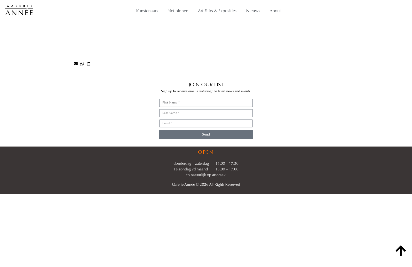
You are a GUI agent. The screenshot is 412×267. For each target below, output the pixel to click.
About (275, 11)
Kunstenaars (147, 11)
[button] (75, 63)
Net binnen (178, 11)
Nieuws (253, 11)
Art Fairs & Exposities (217, 11)
